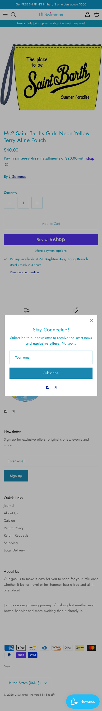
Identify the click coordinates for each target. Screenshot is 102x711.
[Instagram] (54, 387)
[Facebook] (47, 387)
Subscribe (51, 373)
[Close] (91, 320)
